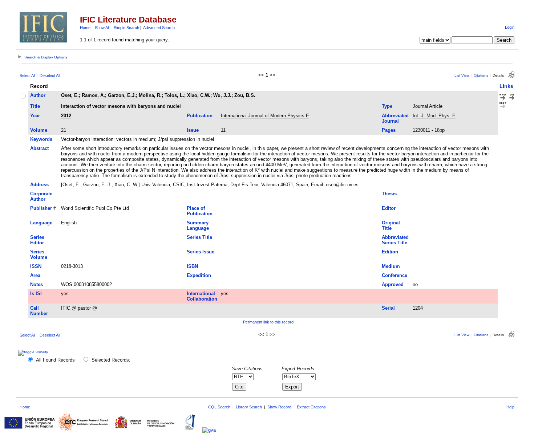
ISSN (35, 266)
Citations (481, 75)
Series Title (199, 237)
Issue (193, 130)
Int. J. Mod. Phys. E (434, 115)
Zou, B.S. (244, 95)
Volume (38, 130)
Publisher (41, 208)
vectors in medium (135, 139)
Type (387, 106)
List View (461, 75)
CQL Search (219, 407)
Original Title (391, 225)
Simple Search (126, 27)
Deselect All (50, 75)
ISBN (192, 266)
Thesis (389, 193)
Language (41, 222)
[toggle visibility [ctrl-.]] (34, 352)
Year (35, 115)
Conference (394, 275)
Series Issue (200, 251)
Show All (102, 27)
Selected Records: (111, 360)
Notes (36, 284)
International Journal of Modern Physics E (265, 115)
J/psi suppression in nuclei (186, 139)
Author (37, 95)
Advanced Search (159, 27)
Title (35, 106)
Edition (390, 251)
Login (509, 27)
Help (510, 407)
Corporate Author (41, 196)
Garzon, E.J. (122, 95)
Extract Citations (311, 407)
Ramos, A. (93, 95)
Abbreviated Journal (395, 118)
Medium (391, 266)
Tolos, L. (174, 95)
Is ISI (36, 293)
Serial (388, 308)
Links (506, 86)
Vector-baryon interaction (87, 139)
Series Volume (38, 254)
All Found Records (55, 360)
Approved (393, 284)
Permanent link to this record (268, 322)
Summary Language (198, 225)
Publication (200, 115)
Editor (389, 208)
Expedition (199, 275)
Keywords (41, 139)
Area (35, 275)
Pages (389, 130)
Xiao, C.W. (198, 95)
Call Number (39, 310)
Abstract (39, 148)
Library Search (249, 407)
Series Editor (37, 240)
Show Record (279, 407)
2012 (66, 115)
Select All (27, 75)
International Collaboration (202, 296)
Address (39, 184)
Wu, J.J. (222, 95)
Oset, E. (70, 95)
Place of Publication (200, 210)
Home (85, 27)
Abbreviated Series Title (395, 240)
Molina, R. (150, 95)
